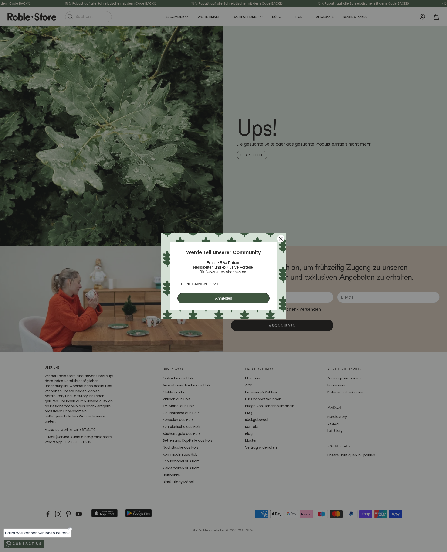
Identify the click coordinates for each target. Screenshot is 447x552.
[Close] (280, 238)
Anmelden (223, 298)
